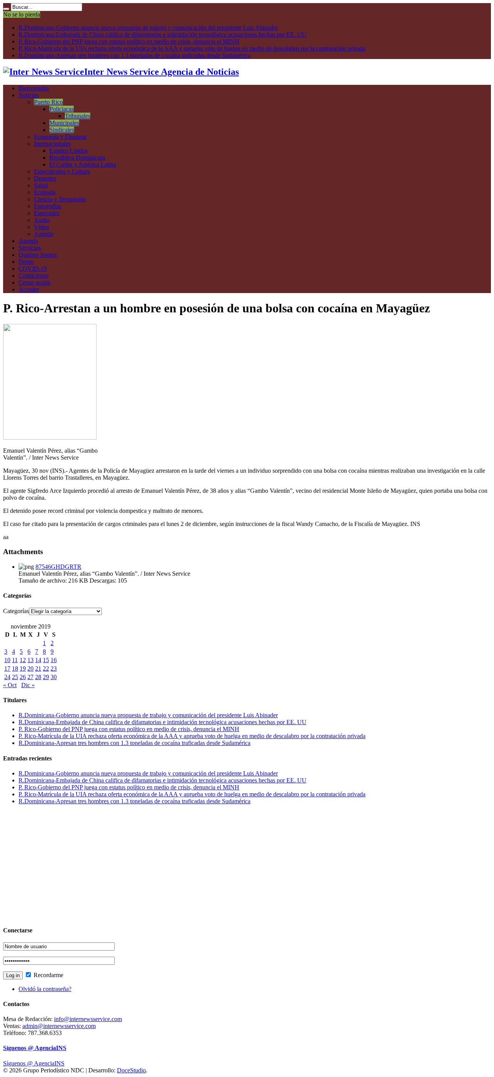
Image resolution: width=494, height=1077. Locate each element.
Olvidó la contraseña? (45, 989)
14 (38, 660)
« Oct (10, 685)
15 (46, 660)
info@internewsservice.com (88, 1019)
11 (15, 660)
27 (30, 677)
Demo (26, 261)
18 (15, 668)
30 (54, 677)
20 (30, 668)
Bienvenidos (34, 88)
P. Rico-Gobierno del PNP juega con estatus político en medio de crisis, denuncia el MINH (129, 41)
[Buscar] (6, 9)
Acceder (29, 289)
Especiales (46, 213)
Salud (41, 185)
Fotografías (47, 206)
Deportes (45, 178)
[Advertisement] (234, 865)
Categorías (16, 611)
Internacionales (52, 143)
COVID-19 (33, 268)
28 (38, 677)
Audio (41, 220)
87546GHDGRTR (58, 566)
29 (46, 677)
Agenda (43, 234)
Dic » (28, 685)
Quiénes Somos (38, 254)
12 (23, 660)
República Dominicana (77, 157)
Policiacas (61, 109)
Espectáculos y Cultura (62, 171)
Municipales (64, 123)
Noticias (29, 95)
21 (38, 668)
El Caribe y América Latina (82, 164)
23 (54, 668)
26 (23, 677)
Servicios (30, 247)
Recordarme (47, 975)
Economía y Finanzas (60, 136)
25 (15, 677)
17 (7, 668)
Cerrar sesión (35, 282)
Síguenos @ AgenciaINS (34, 1048)
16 (54, 660)
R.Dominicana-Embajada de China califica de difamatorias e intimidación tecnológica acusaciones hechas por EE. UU (162, 34)
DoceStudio (131, 1070)
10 (7, 660)
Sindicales (61, 129)
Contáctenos (34, 275)
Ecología (45, 192)
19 (23, 668)
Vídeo (41, 227)
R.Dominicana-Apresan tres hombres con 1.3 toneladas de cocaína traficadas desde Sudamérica (134, 55)
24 (7, 677)
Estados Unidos (68, 150)
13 (30, 660)
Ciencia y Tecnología (60, 199)
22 (46, 668)
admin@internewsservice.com (59, 1026)
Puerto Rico (48, 102)
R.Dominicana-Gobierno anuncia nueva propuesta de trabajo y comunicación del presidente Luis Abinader (148, 27)
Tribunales (77, 116)
